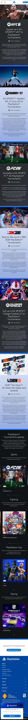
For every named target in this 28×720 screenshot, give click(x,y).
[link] (14, 478)
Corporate (4, 673)
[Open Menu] (1, 2)
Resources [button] (4, 687)
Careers (3, 667)
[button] (8, 495)
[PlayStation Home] (14, 2)
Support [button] (4, 684)
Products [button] (4, 678)
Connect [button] (4, 691)
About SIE (4, 665)
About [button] (3, 663)
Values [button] (4, 681)
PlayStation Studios (6, 669)
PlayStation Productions (7, 671)
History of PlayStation (6, 675)
